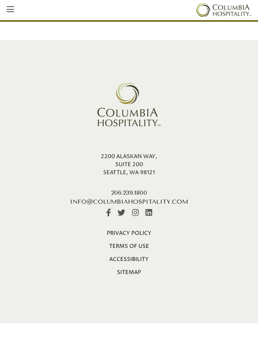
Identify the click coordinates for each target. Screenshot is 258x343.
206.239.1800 (129, 192)
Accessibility (129, 259)
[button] (10, 10)
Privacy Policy (129, 233)
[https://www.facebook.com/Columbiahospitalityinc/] (108, 213)
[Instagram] (135, 213)
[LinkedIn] (149, 213)
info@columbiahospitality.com (129, 201)
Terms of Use (129, 246)
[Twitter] (121, 213)
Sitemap (129, 272)
